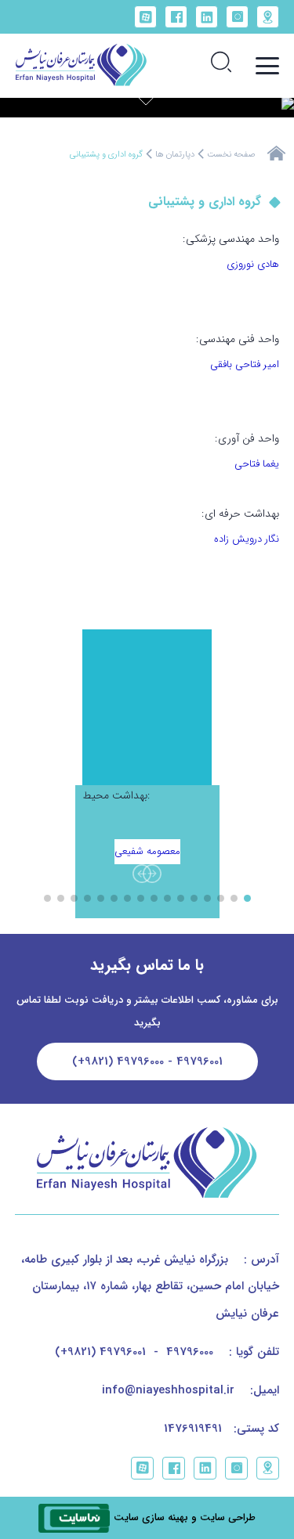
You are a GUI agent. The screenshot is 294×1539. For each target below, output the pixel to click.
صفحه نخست (231, 154)
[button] (152, 873)
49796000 (189, 1352)
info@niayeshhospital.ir (168, 1390)
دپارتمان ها (174, 154)
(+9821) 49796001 (100, 1352)
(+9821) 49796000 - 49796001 (147, 1061)
